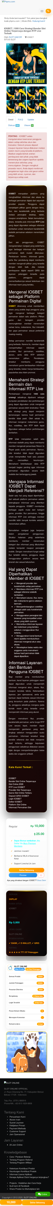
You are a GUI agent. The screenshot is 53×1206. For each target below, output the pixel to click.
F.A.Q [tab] (20, 119)
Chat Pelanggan (34, 969)
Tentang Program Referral (21, 1159)
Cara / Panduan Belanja (20, 1156)
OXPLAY (13, 899)
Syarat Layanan (17, 1122)
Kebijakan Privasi (17, 1125)
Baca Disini (41, 880)
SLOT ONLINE (30, 1197)
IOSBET (12, 306)
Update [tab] (31, 119)
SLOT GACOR (15, 37)
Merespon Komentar (26, 1017)
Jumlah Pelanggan (26, 983)
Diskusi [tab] (13, 125)
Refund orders (26, 1024)
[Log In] (48, 11)
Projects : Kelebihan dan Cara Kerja (25, 1183)
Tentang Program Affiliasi (21, 1162)
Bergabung (26, 996)
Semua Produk (26, 976)
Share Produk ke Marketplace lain (25, 1188)
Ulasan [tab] (28, 125)
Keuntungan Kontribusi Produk (23, 1171)
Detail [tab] (10, 119)
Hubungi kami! (38, 20)
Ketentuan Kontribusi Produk (22, 1168)
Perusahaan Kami (17, 1116)
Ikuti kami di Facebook (19, 1185)
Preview (23, 875)
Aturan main (15, 1119)
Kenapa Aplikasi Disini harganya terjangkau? (29, 1177)
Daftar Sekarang (26, 870)
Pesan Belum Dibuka (26, 1011)
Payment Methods (18, 1128)
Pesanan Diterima (26, 989)
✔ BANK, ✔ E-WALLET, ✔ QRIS (24, 943)
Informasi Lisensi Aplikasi (21, 1174)
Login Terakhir (26, 1002)
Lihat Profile (19, 969)
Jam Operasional (17, 1134)
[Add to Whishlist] (41, 875)
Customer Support (18, 1131)
